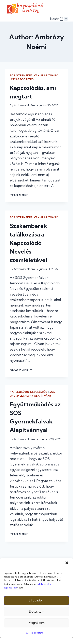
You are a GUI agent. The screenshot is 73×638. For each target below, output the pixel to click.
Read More (21, 195)
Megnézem (37, 623)
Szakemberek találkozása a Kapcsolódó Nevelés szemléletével (28, 242)
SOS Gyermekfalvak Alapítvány (34, 75)
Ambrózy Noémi (24, 105)
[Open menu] (64, 8)
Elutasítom (36, 611)
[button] (67, 563)
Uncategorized (22, 79)
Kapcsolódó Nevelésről (28, 391)
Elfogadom (36, 600)
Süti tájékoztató (34, 632)
